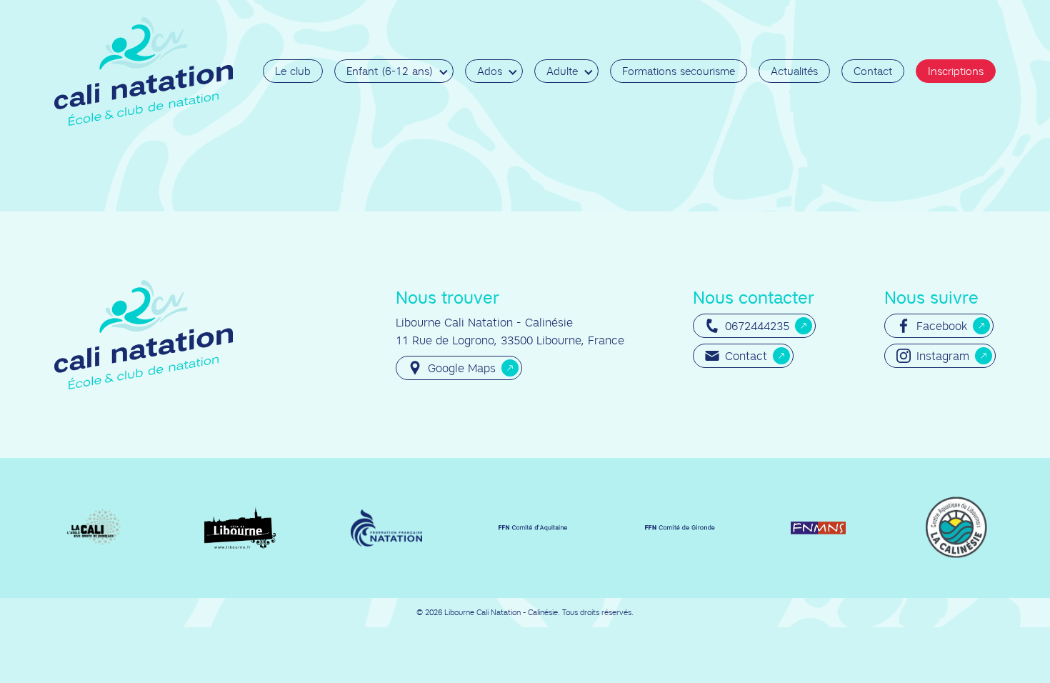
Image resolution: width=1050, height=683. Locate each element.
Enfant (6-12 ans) (389, 71)
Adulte (562, 71)
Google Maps (462, 368)
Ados (489, 71)
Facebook (941, 326)
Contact (873, 71)
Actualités (794, 71)
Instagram (942, 356)
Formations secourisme (678, 71)
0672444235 (757, 326)
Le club (293, 71)
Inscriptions (956, 71)
